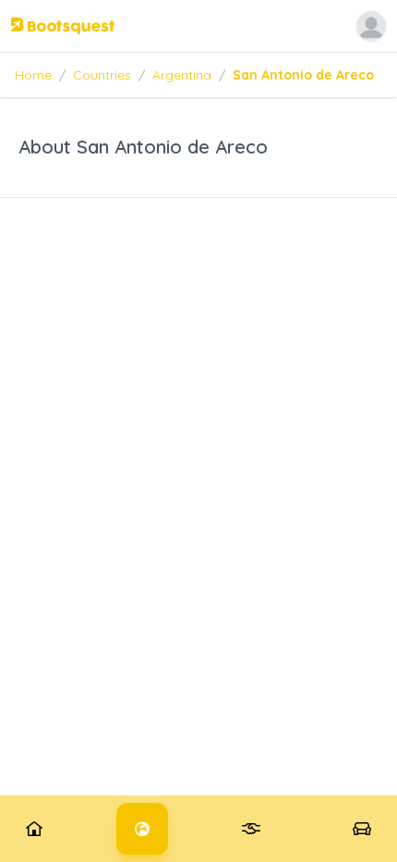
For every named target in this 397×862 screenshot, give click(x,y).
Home (33, 75)
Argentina (181, 75)
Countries (102, 75)
